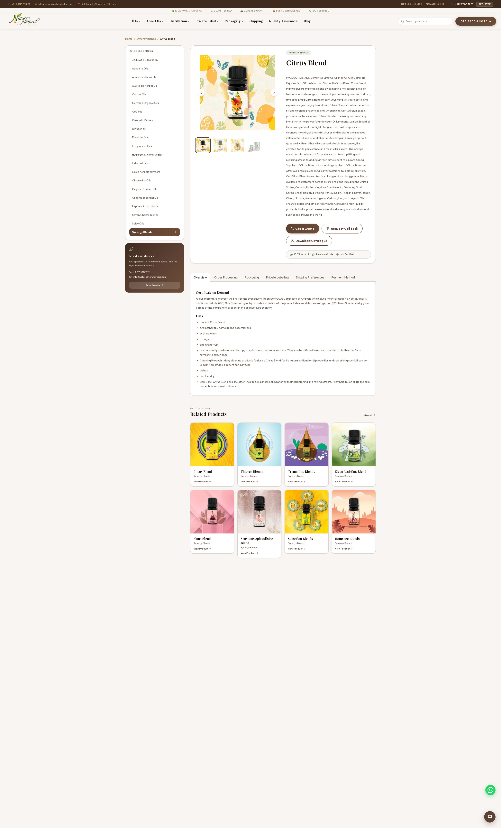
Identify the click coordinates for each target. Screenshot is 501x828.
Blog (307, 21)
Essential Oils (140, 137)
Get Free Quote (473, 21)
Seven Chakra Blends (145, 214)
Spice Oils (138, 223)
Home (128, 39)
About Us (154, 21)
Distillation (178, 21)
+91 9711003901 (462, 4)
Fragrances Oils (142, 146)
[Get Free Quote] (490, 817)
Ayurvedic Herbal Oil (144, 85)
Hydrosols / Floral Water (147, 154)
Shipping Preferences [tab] (310, 277)
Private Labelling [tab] (277, 277)
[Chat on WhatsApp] (490, 790)
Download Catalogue (311, 241)
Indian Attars (140, 163)
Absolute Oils (140, 68)
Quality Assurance (283, 21)
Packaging (233, 21)
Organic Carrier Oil (144, 189)
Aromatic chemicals (144, 77)
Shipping (256, 21)
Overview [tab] (200, 277)
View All (368, 415)
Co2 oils (137, 111)
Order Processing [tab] (226, 277)
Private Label (435, 4)
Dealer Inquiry (411, 4)
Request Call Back (344, 229)
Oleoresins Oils (141, 180)
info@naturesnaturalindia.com (54, 4)
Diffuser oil (139, 128)
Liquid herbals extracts (146, 171)
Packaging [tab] (252, 277)
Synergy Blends (146, 39)
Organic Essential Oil (145, 197)
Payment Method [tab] (343, 277)
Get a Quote (304, 229)
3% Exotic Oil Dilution (145, 59)
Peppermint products (145, 206)
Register (484, 4)
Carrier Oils (139, 94)
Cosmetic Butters (142, 120)
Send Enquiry (153, 284)
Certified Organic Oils (145, 103)
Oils (135, 21)
